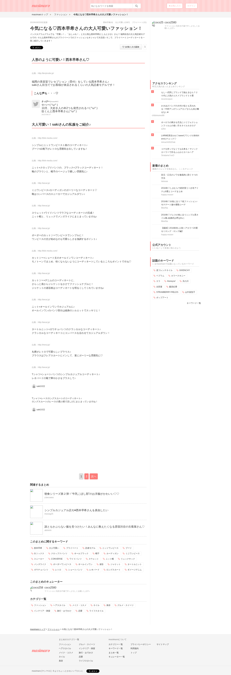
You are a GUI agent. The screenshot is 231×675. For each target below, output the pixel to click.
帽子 (97, 553)
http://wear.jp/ (44, 183)
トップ (134, 652)
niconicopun (166, 99)
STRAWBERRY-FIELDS (167, 292)
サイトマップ (163, 644)
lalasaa (164, 181)
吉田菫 (159, 287)
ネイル (96, 605)
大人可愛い (119, 22)
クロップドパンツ (59, 553)
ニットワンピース (110, 548)
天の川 (185, 281)
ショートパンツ (75, 570)
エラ (158, 281)
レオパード (94, 570)
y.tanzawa (49, 497)
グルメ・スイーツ (125, 605)
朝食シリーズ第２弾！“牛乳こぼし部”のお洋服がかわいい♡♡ (81, 493)
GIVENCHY (184, 270)
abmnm (47, 530)
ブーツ (128, 548)
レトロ (58, 570)
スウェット (94, 559)
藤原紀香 (173, 287)
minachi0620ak (168, 142)
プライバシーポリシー (141, 644)
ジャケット (115, 564)
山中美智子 (190, 292)
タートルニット (135, 564)
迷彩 (101, 564)
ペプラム (160, 276)
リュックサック (128, 559)
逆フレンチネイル (164, 270)
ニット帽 (110, 559)
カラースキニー (178, 276)
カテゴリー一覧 (116, 644)
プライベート (137, 22)
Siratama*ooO (167, 155)
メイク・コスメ (79, 605)
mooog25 (48, 514)
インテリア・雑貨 (42, 611)
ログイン (191, 6)
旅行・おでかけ (64, 611)
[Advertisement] (58, 443)
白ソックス (39, 553)
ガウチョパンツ (41, 570)
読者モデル (90, 548)
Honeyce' (171, 281)
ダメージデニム (135, 570)
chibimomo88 (158, 115)
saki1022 (41, 386)
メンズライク (40, 564)
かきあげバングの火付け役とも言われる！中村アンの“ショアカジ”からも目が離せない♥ (180, 109)
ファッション (40, 605)
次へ (93, 476)
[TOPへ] (41, 7)
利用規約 (135, 648)
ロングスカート (113, 570)
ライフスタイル (96, 611)
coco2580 (50, 587)
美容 (108, 605)
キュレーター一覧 (117, 657)
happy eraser (167, 194)
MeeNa (164, 208)
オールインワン (85, 564)
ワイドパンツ (76, 559)
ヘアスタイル (59, 605)
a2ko (163, 129)
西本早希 (107, 22)
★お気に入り (175, 6)
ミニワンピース (132, 553)
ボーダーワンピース (62, 564)
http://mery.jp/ (44, 345)
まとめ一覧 (114, 652)
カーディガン (112, 553)
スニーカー (39, 559)
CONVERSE (57, 559)
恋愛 (80, 611)
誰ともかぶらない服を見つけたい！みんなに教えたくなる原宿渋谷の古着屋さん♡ (94, 526)
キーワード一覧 (194, 303)
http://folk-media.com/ (47, 138)
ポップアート (162, 297)
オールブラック (81, 553)
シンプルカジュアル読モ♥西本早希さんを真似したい (76, 510)
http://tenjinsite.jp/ (46, 73)
